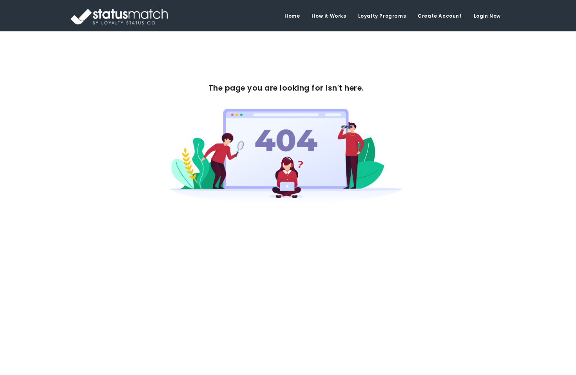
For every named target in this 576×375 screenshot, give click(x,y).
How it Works (329, 16)
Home (292, 16)
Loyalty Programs (382, 16)
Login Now (487, 16)
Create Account (440, 16)
